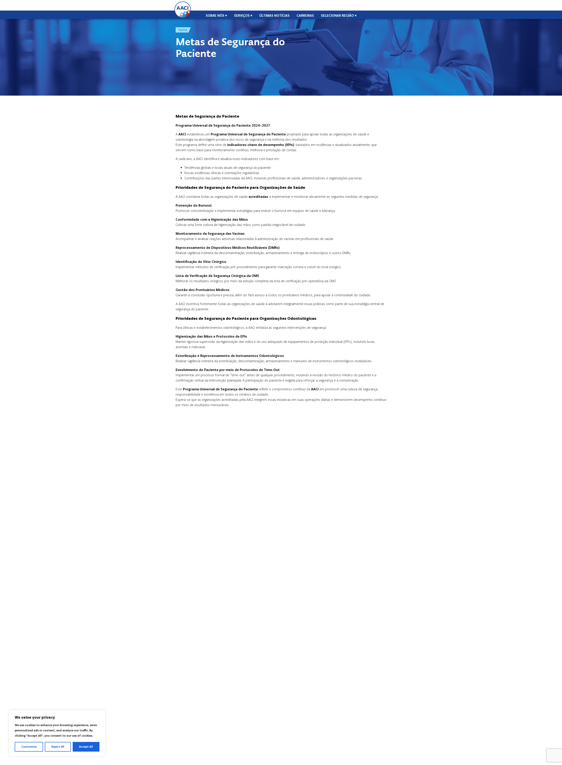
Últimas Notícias (274, 15)
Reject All (57, 747)
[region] (57, 733)
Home (182, 30)
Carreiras (305, 15)
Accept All (86, 747)
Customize (29, 747)
